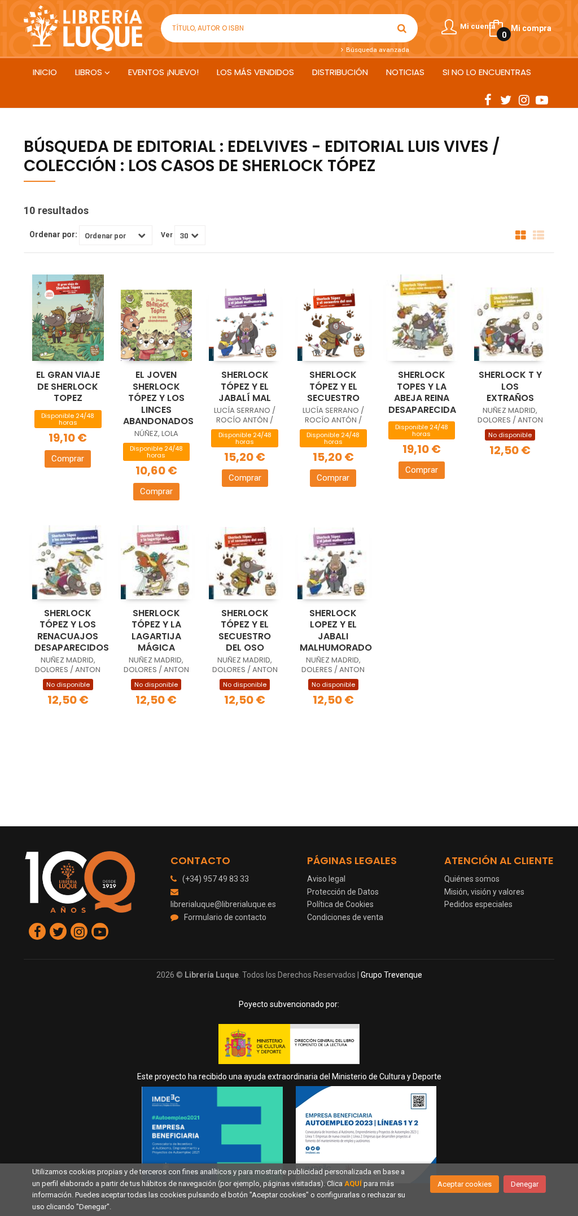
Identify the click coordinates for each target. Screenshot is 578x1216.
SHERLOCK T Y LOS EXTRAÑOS (510, 386)
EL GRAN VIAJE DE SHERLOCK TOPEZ (68, 386)
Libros (89, 72)
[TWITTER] (505, 99)
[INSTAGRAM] (523, 99)
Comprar (67, 459)
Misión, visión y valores (484, 891)
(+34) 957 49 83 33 (215, 878)
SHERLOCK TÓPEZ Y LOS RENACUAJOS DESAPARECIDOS (71, 631)
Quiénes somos (472, 878)
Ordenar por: (53, 234)
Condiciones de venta (345, 917)
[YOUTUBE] (541, 99)
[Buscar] (402, 28)
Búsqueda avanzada (376, 50)
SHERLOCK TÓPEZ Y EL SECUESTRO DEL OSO (244, 631)
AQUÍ (353, 1183)
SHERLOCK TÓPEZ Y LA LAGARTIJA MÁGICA (156, 631)
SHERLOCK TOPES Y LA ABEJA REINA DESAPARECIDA (422, 392)
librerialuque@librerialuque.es (223, 904)
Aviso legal (326, 878)
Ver (167, 235)
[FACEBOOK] (487, 99)
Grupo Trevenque (391, 974)
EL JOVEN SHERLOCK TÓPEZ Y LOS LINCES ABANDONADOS (158, 398)
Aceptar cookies (464, 1184)
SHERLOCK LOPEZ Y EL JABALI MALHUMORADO (336, 631)
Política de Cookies (340, 904)
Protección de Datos (343, 891)
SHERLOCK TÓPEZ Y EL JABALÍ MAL (244, 386)
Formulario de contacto (225, 917)
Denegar (524, 1184)
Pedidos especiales (478, 904)
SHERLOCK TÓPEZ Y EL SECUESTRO (333, 386)
